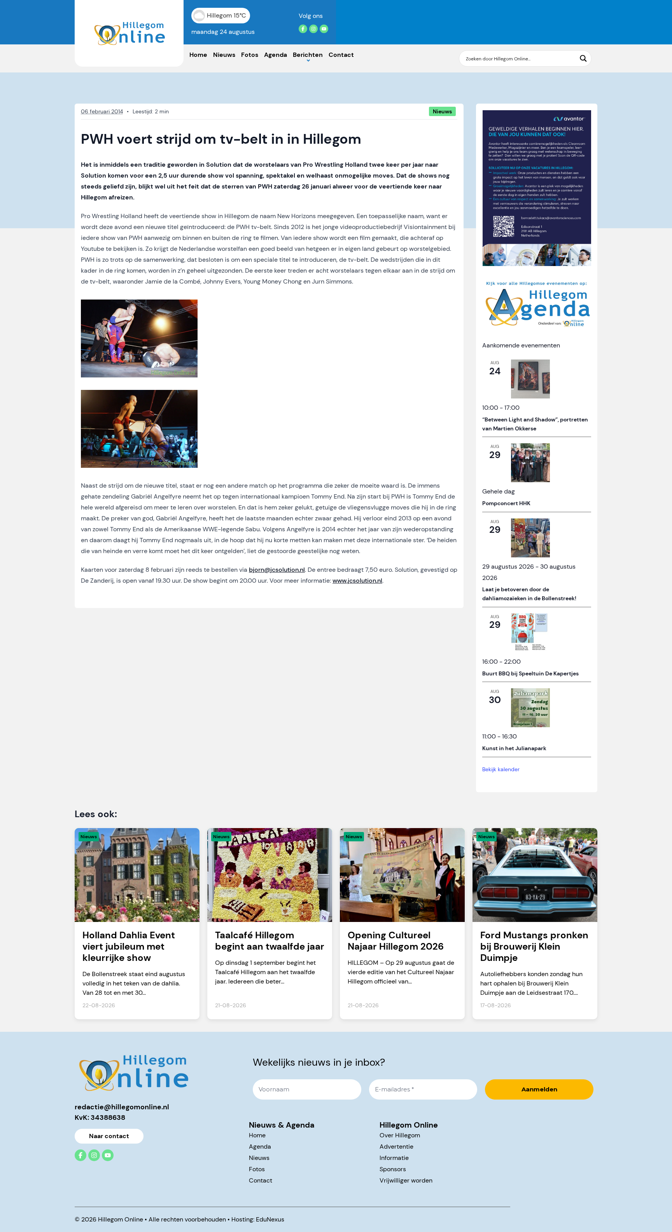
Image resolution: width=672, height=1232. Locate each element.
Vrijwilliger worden (406, 1180)
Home (198, 55)
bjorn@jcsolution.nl (277, 570)
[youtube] (324, 29)
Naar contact (109, 1136)
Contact (341, 55)
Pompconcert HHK (506, 503)
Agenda (275, 55)
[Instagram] (313, 29)
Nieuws (224, 55)
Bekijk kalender (501, 769)
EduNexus (270, 1219)
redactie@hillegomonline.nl (122, 1107)
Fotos (249, 55)
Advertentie (396, 1146)
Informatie (394, 1158)
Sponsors (393, 1169)
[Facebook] (303, 29)
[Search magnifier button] (583, 58)
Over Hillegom (400, 1135)
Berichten (308, 55)
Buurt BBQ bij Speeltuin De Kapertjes (530, 673)
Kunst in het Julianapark (514, 748)
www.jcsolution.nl (357, 580)
